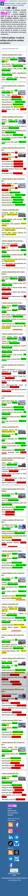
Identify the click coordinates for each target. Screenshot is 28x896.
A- (0, 7)
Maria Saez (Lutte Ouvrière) (10, 421)
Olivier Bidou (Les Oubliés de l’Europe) (14, 346)
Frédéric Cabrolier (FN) (8, 670)
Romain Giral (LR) (7, 202)
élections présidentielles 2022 (10, 210)
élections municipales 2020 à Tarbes (12, 303)
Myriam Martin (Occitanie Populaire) (12, 255)
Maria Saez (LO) (6, 99)
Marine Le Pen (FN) (8, 434)
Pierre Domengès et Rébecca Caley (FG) (14, 503)
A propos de (12, 805)
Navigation (2, 4)
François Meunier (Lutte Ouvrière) (12, 68)
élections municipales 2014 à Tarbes (11, 551)
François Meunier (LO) (8, 102)
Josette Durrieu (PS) (8, 640)
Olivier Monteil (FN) (7, 407)
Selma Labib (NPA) (7, 135)
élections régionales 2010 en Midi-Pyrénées (13, 658)
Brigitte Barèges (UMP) (10, 661)
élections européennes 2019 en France (12, 334)
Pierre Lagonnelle (7, 734)
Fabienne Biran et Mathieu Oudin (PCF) (14, 283)
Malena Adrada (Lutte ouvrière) (11, 250)
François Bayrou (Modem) (10, 627)
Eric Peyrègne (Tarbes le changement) (14, 82)
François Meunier (7, 558)
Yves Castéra (5, 192)
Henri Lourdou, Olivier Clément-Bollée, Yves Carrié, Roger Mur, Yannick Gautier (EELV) (14, 646)
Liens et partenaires (13, 813)
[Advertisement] (14, 686)
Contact (10, 808)
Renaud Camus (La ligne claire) (11, 359)
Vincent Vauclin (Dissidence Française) (14, 350)
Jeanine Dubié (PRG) (8, 410)
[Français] (16, 8)
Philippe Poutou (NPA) (8, 443)
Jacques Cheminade (7, 625)
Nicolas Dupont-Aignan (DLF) (11, 445)
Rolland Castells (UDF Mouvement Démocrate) (10, 748)
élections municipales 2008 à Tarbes (12, 720)
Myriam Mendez (6, 310)
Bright (6, 8)
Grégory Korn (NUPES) (8, 195)
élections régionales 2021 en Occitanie (12, 241)
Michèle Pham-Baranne (8, 565)
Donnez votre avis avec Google (14, 874)
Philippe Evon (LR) (7, 104)
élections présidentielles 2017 (10, 427)
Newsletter (10, 815)
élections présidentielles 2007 (10, 773)
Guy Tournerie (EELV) (8, 494)
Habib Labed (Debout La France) (11, 416)
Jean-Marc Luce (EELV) (8, 507)
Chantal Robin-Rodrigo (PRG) (11, 651)
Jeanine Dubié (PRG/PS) (9, 591)
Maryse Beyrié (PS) (7, 200)
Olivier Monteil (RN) (7, 107)
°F (13, 8)
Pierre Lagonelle (6, 563)
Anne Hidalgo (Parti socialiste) (11, 223)
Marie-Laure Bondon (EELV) (10, 587)
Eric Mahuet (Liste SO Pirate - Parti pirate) (10, 526)
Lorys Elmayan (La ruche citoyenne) (12, 137)
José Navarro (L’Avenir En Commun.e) (14, 319)
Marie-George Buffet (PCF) (10, 781)
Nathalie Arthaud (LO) (8, 450)
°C (11, 8)
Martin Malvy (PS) (8, 666)
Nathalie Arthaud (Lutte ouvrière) (12, 219)
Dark (9, 8)
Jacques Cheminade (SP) (9, 439)
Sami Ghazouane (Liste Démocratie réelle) (14, 536)
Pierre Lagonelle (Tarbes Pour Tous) (12, 326)
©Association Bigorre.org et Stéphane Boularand (14, 878)
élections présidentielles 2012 (10, 604)
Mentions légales (12, 810)
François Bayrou (6, 785)
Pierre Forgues (6, 761)
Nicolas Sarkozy (6, 776)
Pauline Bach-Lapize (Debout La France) (10, 402)
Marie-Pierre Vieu (7, 568)
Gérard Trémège (6, 306)
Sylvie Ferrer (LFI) (7, 91)
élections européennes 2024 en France (12, 117)
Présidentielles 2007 (7, 20)
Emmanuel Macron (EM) (10, 430)
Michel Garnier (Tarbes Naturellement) (14, 73)
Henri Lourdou (6, 758)
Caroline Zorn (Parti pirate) (10, 142)
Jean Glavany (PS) (8, 578)
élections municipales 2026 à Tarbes (12, 55)
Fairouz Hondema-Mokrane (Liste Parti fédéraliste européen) (14, 532)
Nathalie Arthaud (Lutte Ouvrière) (12, 354)
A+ (2, 8)
